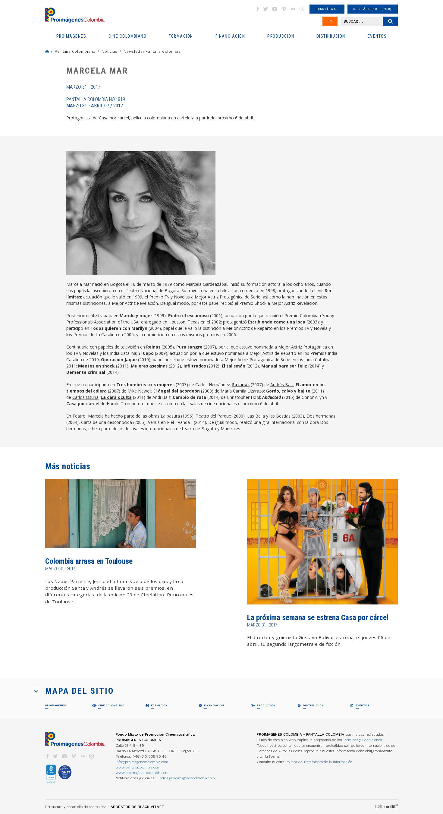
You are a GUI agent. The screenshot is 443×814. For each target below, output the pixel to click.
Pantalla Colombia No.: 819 (95, 102)
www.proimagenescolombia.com (142, 773)
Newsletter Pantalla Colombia (152, 51)
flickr (293, 9)
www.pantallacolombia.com (138, 767)
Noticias (110, 51)
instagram (302, 9)
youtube (275, 9)
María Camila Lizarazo (242, 391)
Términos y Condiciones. (363, 740)
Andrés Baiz (282, 384)
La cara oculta (116, 397)
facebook (258, 9)
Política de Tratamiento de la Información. (319, 762)
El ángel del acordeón (176, 391)
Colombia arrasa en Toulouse (89, 561)
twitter (266, 9)
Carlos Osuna (85, 397)
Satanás (241, 384)
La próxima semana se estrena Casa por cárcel (317, 617)
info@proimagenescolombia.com (142, 762)
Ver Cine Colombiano (75, 51)
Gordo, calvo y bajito (288, 391)
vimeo (284, 9)
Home (47, 51)
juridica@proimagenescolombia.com (185, 778)
